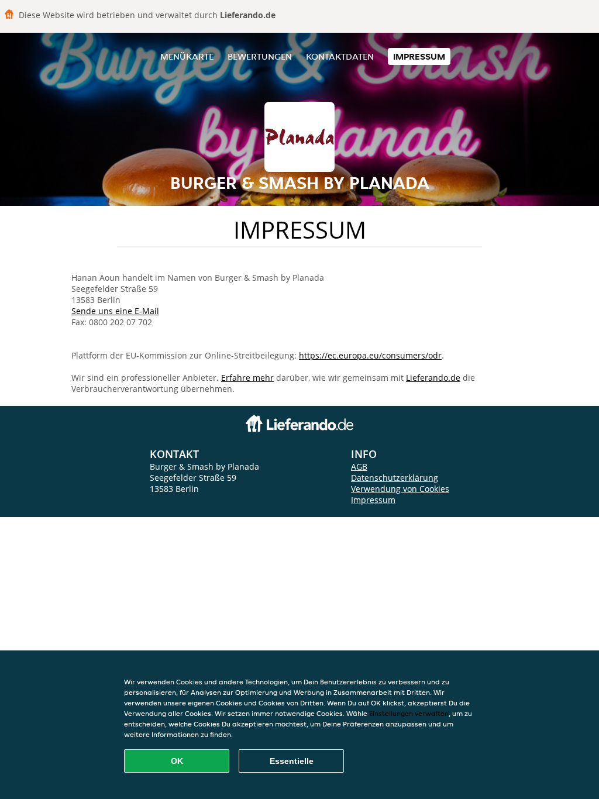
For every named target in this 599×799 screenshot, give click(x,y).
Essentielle (292, 761)
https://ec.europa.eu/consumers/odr (370, 355)
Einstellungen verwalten (409, 713)
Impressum (419, 56)
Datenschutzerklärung (394, 477)
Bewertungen (260, 56)
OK (177, 761)
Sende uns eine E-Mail (115, 310)
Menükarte (187, 56)
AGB (359, 466)
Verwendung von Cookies (400, 488)
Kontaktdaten (340, 56)
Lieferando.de (433, 377)
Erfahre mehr (247, 377)
